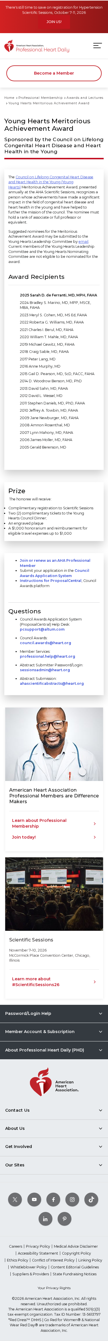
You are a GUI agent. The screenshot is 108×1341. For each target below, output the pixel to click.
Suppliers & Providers (30, 1274)
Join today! (24, 837)
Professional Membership (40, 98)
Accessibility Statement (38, 1253)
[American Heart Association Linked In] (45, 1219)
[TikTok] (91, 1199)
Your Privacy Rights (54, 1288)
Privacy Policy (38, 1246)
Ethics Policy (17, 1260)
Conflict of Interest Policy (53, 1260)
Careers (15, 1246)
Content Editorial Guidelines (75, 1267)
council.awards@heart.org (45, 643)
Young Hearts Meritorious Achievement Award (49, 103)
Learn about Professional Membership (39, 823)
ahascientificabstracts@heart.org (52, 683)
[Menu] (98, 45)
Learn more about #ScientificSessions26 (35, 981)
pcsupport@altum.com (42, 629)
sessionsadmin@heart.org (45, 670)
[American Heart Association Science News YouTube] (34, 1199)
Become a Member (54, 73)
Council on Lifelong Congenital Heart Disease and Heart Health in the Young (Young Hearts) (50, 182)
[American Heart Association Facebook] (53, 1199)
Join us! (54, 22)
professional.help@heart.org (47, 656)
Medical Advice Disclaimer (76, 1246)
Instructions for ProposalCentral (51, 580)
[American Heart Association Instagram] (72, 1199)
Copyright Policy (76, 1253)
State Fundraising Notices (74, 1274)
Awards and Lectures (85, 98)
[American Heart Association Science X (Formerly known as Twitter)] (15, 1199)
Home (9, 98)
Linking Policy (90, 1260)
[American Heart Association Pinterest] (64, 1219)
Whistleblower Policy (28, 1267)
